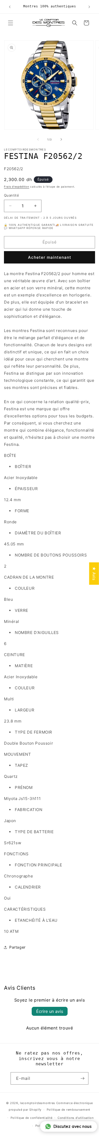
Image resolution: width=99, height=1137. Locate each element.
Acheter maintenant (49, 257)
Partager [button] (17, 947)
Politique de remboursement (68, 1109)
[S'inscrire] (82, 1078)
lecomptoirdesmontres (37, 1103)
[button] (10, 23)
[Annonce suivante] (89, 7)
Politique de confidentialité (32, 1118)
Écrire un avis (49, 1011)
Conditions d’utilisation (76, 1118)
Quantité (11, 195)
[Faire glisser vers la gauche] (38, 139)
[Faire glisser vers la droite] (61, 139)
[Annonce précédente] (10, 7)
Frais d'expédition (16, 186)
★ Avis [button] (94, 573)
